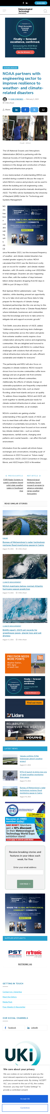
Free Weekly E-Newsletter (14, 1007)
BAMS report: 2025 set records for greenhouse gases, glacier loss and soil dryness (22, 633)
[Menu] (4, 11)
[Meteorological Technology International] (25, 10)
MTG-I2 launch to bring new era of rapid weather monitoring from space (33, 775)
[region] (25, 1089)
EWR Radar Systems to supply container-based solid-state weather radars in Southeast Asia (13, 485)
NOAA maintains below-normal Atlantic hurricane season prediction (23, 588)
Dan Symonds (17, 99)
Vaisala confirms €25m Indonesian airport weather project (31, 759)
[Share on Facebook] (25, 109)
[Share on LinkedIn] (16, 109)
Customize (25, 1108)
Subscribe (41, 3)
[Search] (45, 11)
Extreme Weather (10, 68)
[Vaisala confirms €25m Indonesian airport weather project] (10, 760)
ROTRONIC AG (25, 964)
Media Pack (7, 1002)
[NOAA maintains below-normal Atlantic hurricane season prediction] (25, 566)
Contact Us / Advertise (12, 992)
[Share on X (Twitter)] (34, 109)
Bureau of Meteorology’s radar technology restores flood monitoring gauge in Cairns (24, 544)
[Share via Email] (43, 109)
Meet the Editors (10, 997)
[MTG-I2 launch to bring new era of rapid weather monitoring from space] (10, 775)
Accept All (25, 1099)
